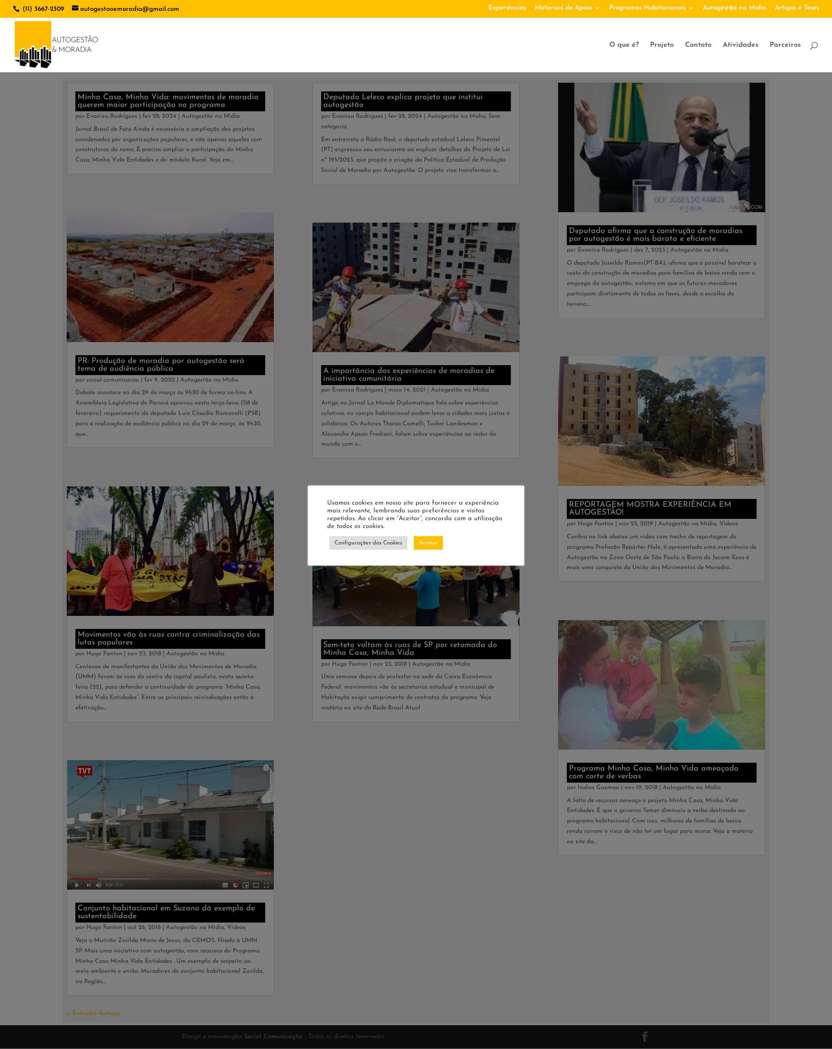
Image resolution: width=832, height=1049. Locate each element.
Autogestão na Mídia (734, 8)
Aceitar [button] (428, 543)
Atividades (740, 45)
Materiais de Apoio (563, 8)
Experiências (507, 8)
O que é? (624, 45)
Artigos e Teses (797, 8)
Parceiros (785, 45)
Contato (698, 45)
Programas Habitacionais (647, 8)
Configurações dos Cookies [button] (368, 543)
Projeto (662, 45)
